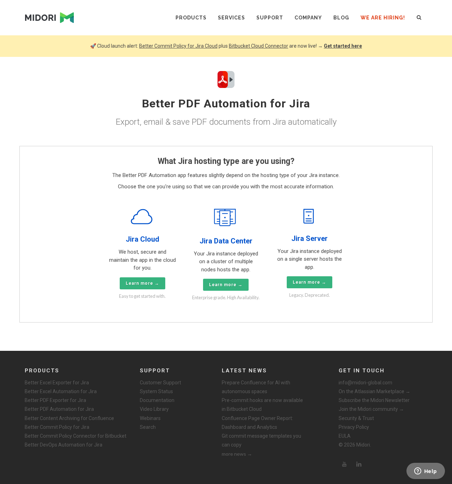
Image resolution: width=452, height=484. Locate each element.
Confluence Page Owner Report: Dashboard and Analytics (257, 422)
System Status (156, 391)
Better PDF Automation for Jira (59, 409)
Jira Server (309, 238)
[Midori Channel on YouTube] (344, 464)
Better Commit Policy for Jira (57, 427)
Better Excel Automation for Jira (61, 391)
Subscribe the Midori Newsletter (374, 400)
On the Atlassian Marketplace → (374, 391)
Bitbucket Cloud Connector (258, 46)
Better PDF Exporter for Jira (55, 400)
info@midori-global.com (365, 382)
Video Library (154, 409)
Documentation (157, 400)
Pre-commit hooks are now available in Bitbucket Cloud (262, 404)
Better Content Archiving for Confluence (69, 418)
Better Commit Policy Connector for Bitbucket (75, 436)
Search (148, 427)
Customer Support (160, 382)
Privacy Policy (354, 427)
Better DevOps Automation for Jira (63, 445)
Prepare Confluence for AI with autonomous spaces (256, 387)
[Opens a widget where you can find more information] (425, 471)
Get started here (343, 46)
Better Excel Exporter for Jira (57, 382)
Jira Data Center (226, 241)
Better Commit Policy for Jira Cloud (178, 46)
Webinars (150, 418)
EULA (345, 436)
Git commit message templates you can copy (261, 440)
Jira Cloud (142, 239)
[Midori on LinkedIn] (359, 464)
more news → (237, 454)
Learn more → (142, 283)
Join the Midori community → (371, 409)
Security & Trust (356, 418)
